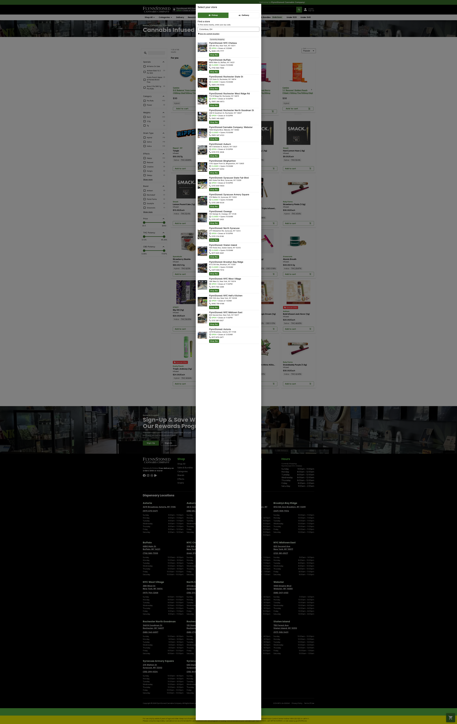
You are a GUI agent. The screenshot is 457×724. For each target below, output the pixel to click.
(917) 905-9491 (217, 253)
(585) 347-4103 (217, 135)
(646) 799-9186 (217, 304)
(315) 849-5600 (217, 186)
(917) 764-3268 (217, 287)
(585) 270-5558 (217, 85)
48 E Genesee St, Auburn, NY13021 (223, 147)
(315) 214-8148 (217, 236)
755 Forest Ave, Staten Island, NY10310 (225, 248)
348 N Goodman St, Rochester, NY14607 (225, 113)
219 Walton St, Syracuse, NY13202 (223, 197)
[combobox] (226, 29)
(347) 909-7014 (217, 270)
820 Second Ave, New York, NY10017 (224, 315)
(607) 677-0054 (217, 169)
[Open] (257, 29)
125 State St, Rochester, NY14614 (222, 79)
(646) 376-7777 (217, 51)
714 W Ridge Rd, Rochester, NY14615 (224, 96)
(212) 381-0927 (217, 320)
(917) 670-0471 (217, 337)
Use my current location (209, 34)
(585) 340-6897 (217, 118)
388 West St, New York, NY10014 (222, 281)
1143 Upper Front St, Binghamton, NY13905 (226, 163)
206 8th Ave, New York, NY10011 (222, 46)
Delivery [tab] (245, 15)
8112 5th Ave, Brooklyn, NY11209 (222, 264)
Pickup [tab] (215, 15)
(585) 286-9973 (217, 101)
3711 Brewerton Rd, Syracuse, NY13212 (225, 231)
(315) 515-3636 (217, 152)
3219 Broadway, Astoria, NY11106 (222, 332)
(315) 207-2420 (217, 219)
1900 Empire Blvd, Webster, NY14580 (224, 130)
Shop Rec (214, 55)
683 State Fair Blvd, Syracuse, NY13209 (225, 180)
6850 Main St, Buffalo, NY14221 (222, 62)
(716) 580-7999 (217, 68)
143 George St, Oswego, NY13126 (222, 214)
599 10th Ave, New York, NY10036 (223, 298)
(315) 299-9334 (217, 203)
